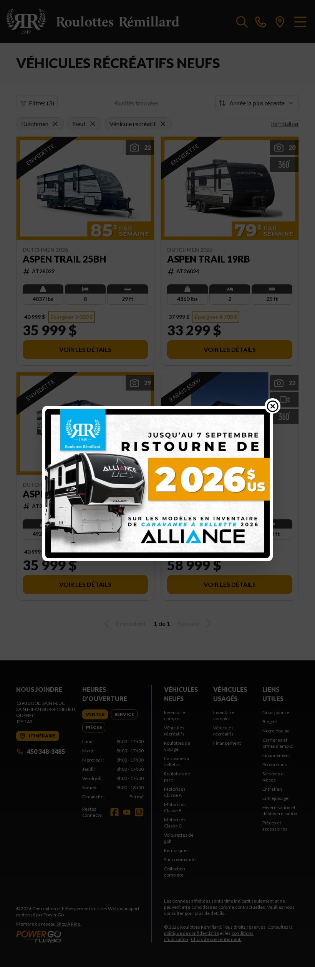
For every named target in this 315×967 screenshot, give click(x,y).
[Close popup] (273, 406)
